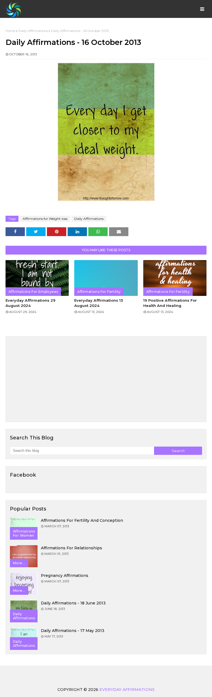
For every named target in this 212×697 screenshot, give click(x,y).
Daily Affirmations (33, 31)
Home (10, 31)
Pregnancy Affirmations (64, 575)
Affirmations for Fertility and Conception (82, 520)
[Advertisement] (106, 379)
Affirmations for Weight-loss (45, 219)
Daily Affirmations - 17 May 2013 (72, 630)
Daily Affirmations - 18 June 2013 (73, 603)
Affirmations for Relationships (71, 547)
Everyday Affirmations (127, 689)
